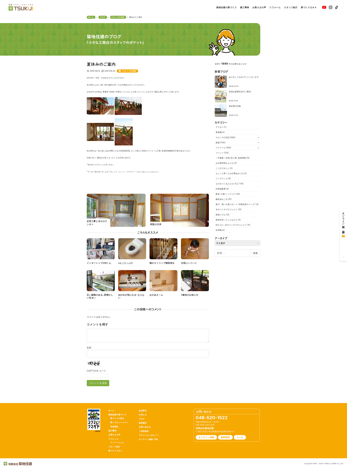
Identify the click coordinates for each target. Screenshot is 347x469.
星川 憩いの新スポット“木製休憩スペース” (237, 204)
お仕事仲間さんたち (226, 163)
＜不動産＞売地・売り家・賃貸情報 (233, 158)
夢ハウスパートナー (119, 422)
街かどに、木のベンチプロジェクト (233, 225)
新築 (221, 142)
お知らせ (143, 414)
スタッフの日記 (129, 71)
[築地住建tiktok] (337, 7)
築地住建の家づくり (117, 414)
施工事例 (112, 430)
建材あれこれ (224, 199)
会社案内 (143, 410)
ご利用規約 (144, 431)
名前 (89, 347)
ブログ (142, 419)
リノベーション (117, 442)
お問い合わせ (145, 427)
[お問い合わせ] (343, 235)
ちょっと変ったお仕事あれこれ (231, 173)
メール (240, 437)
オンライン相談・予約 (148, 439)
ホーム (111, 410)
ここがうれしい (224, 168)
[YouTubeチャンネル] (324, 7)
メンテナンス (223, 178)
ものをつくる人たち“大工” (230, 183)
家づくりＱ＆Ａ (115, 450)
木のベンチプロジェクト (229, 209)
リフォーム (224, 147)
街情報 (220, 230)
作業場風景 (222, 189)
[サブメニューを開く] (258, 137)
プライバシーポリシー (149, 435)
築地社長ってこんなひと (228, 220)
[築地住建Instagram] (330, 7)
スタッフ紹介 (114, 446)
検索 (255, 253)
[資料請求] (343, 228)
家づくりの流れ (117, 418)
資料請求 (143, 423)
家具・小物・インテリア (228, 194)
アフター (221, 127)
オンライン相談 (206, 437)
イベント (222, 153)
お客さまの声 (114, 434)
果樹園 (220, 132)
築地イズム (223, 214)
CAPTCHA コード (96, 370)
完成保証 (114, 426)
